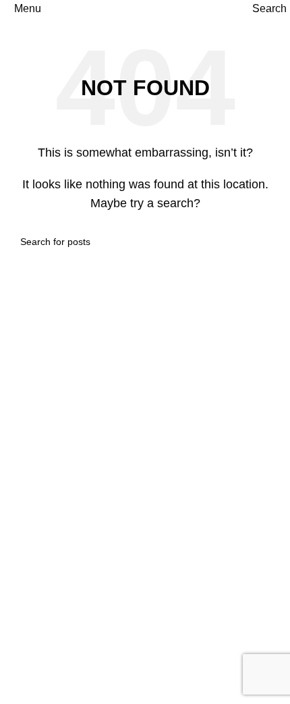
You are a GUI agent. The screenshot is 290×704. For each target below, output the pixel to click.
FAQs (23, 666)
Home (24, 404)
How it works (40, 615)
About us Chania (50, 430)
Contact (28, 691)
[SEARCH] (264, 241)
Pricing (27, 640)
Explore (28, 455)
